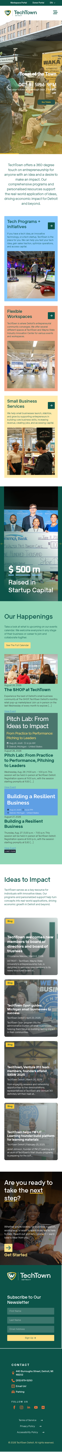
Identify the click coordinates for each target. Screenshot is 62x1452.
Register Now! (49, 98)
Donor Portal (38, 2)
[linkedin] (28, 1407)
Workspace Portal (18, 2)
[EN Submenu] (55, 3)
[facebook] (14, 1407)
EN (51, 2)
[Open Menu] (55, 12)
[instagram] (21, 1407)
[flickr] (43, 1407)
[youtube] (36, 1407)
